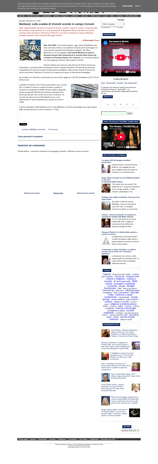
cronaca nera (132, 276)
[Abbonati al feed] (127, 106)
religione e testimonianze (123, 304)
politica (108, 301)
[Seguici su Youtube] (121, 106)
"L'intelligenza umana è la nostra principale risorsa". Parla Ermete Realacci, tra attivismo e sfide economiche (121, 356)
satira (120, 306)
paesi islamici (132, 299)
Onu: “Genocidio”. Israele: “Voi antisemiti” (119, 83)
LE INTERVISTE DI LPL (111, 324)
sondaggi (119, 313)
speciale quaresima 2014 (119, 315)
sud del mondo (33, 16)
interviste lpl (108, 290)
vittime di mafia (126, 319)
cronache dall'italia (29, 129)
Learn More (127, 6)
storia (115, 317)
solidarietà (46, 16)
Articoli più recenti (32, 193)
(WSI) (54, 45)
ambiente (75, 16)
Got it (138, 6)
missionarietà (123, 297)
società (21, 16)
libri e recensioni (121, 292)
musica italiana (118, 299)
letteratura (120, 290)
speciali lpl (134, 315)
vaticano (84, 16)
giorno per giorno (130, 288)
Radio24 (107, 274)
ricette (105, 306)
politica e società (121, 302)
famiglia (122, 286)
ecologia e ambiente (124, 283)
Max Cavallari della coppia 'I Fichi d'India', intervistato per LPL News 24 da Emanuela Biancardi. (125, 376)
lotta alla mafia (131, 16)
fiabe (120, 288)
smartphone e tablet (116, 311)
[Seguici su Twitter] (114, 106)
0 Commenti (53, 129)
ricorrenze (113, 306)
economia (41, 129)
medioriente (110, 297)
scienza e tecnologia (126, 308)
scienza (120, 16)
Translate (119, 27)
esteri (105, 16)
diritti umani (96, 16)
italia (112, 16)
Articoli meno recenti (85, 193)
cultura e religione (61, 16)
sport (109, 317)
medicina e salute (124, 295)
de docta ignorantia (122, 281)
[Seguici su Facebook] (108, 106)
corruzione (119, 276)
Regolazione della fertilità (121, 274)
